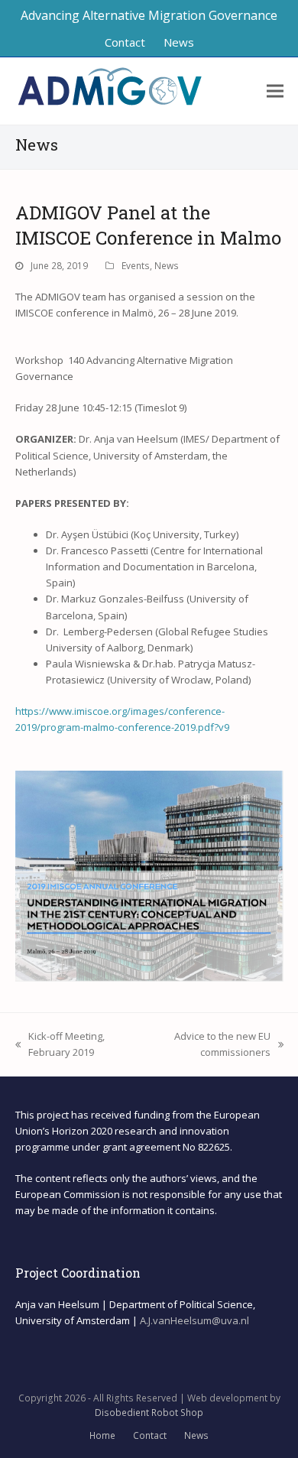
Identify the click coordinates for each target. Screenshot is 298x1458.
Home (102, 1435)
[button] (275, 91)
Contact (150, 1435)
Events (135, 265)
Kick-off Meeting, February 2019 (60, 1044)
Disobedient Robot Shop (149, 1412)
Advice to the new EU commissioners (208, 1044)
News (166, 265)
